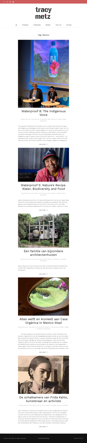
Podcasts (25, 25)
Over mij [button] (58, 25)
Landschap (40, 328)
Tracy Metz (34, 119)
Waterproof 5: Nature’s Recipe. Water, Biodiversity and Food (43, 187)
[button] (82, 438)
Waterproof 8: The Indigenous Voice (43, 113)
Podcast (59, 119)
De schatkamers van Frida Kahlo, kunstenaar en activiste (43, 399)
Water (64, 119)
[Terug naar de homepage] (43, 13)
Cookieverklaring (43, 438)
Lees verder (42, 144)
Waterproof (43, 121)
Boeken (48, 25)
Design (67, 327)
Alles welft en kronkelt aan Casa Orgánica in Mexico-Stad (44, 321)
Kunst (59, 405)
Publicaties (37, 25)
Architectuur (56, 259)
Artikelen (63, 259)
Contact (69, 25)
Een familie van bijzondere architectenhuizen (43, 253)
